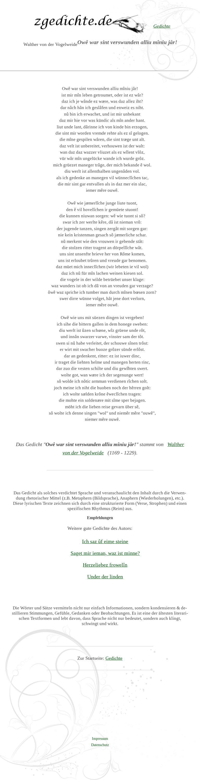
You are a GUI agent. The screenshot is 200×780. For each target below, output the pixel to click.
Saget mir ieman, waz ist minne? (105, 553)
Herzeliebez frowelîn (105, 565)
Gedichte (113, 658)
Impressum (100, 738)
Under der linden (105, 576)
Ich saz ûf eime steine (105, 541)
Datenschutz (100, 745)
